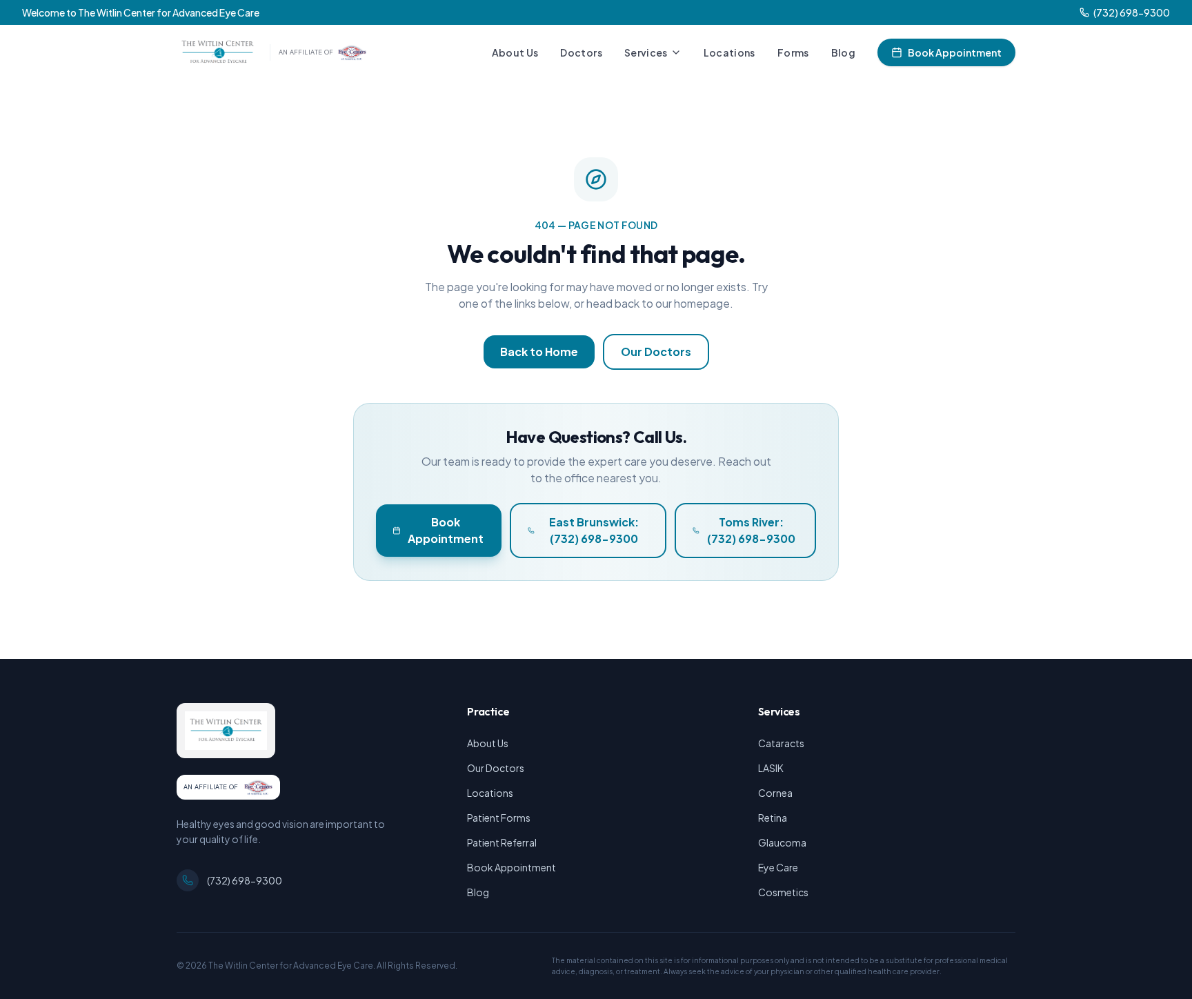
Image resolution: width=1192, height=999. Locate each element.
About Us (515, 52)
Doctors (581, 52)
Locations (729, 52)
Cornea (775, 793)
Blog (843, 52)
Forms (793, 52)
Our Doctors (656, 351)
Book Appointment (955, 52)
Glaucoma (782, 842)
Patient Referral (502, 842)
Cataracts (781, 743)
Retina (772, 817)
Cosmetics (783, 892)
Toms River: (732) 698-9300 (751, 530)
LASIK (771, 768)
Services (646, 52)
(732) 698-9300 (244, 880)
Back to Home (539, 351)
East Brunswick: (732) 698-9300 (594, 530)
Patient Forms (498, 817)
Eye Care (778, 867)
